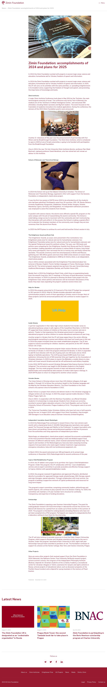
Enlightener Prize (47, 672)
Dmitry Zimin (82, 672)
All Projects (59, 672)
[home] (49, 3)
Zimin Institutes (34, 672)
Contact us (101, 682)
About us (24, 672)
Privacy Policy (91, 682)
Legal (83, 682)
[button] (102, 2)
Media (73, 672)
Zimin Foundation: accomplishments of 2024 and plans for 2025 (31, 8)
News (4, 8)
